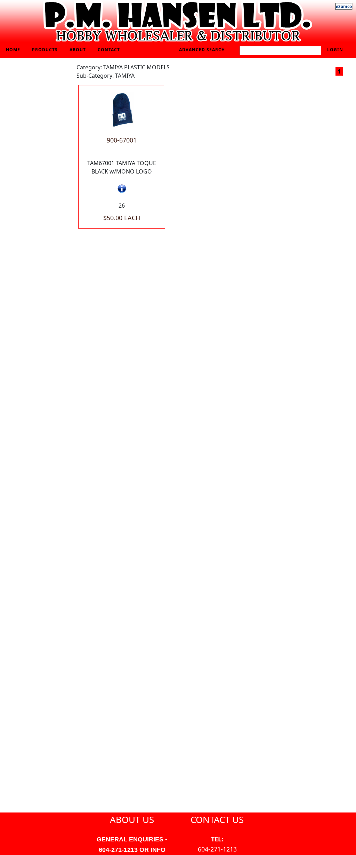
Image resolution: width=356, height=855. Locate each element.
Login (335, 50)
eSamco (344, 6)
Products (45, 50)
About (78, 50)
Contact (109, 50)
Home (13, 50)
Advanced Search (202, 50)
